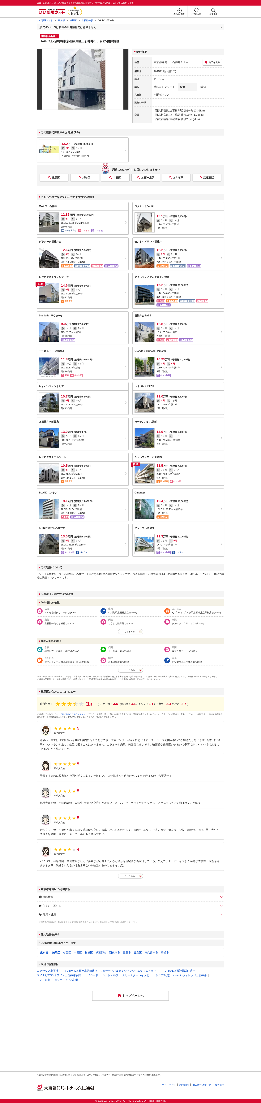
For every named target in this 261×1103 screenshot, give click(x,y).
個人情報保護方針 (202, 1084)
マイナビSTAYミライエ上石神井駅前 (59, 975)
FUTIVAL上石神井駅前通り (179, 970)
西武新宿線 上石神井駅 (169, 110)
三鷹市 (127, 952)
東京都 (61, 20)
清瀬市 (165, 952)
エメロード (91, 975)
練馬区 (73, 20)
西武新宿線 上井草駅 (167, 114)
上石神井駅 (87, 20)
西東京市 (114, 952)
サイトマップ (168, 1084)
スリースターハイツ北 (135, 975)
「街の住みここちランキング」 (73, 714)
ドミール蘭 (43, 980)
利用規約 (184, 1084)
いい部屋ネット (45, 20)
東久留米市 (151, 952)
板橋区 (89, 952)
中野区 (117, 177)
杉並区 (86, 177)
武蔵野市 (101, 952)
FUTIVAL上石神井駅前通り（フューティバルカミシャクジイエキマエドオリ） (112, 970)
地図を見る (214, 62)
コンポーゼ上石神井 (66, 980)
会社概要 (219, 1084)
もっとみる (129, 631)
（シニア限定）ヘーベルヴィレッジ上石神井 (180, 975)
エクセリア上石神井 (49, 970)
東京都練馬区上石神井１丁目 (171, 62)
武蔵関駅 (208, 177)
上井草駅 (178, 177)
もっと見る (129, 876)
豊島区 (138, 952)
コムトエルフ (110, 975)
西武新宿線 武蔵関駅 (167, 119)
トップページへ (133, 995)
